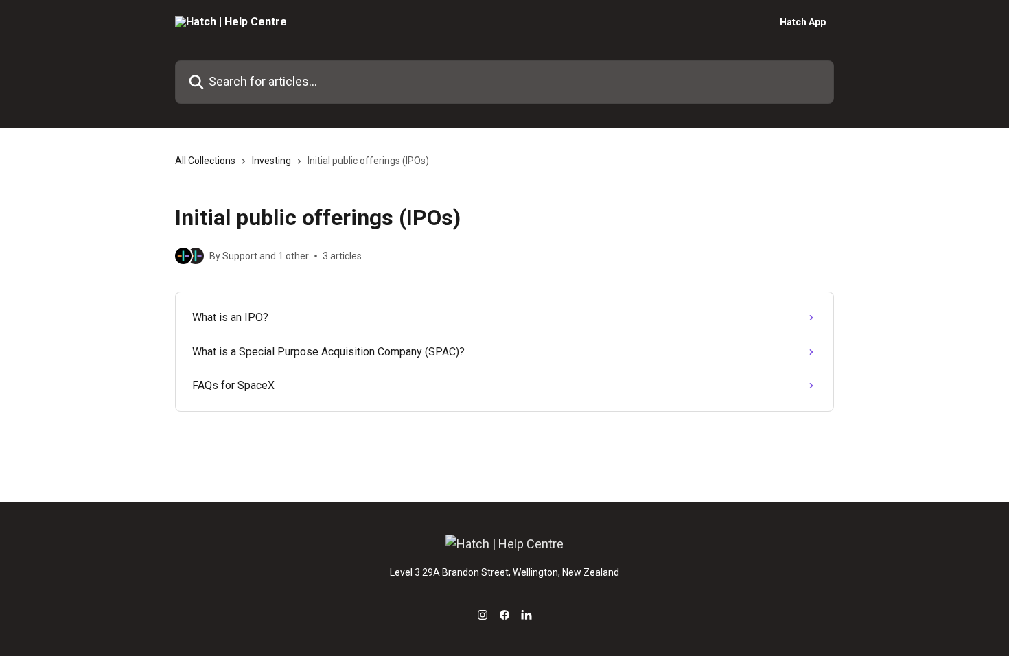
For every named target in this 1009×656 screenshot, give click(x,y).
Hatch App (803, 22)
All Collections (205, 160)
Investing (271, 160)
